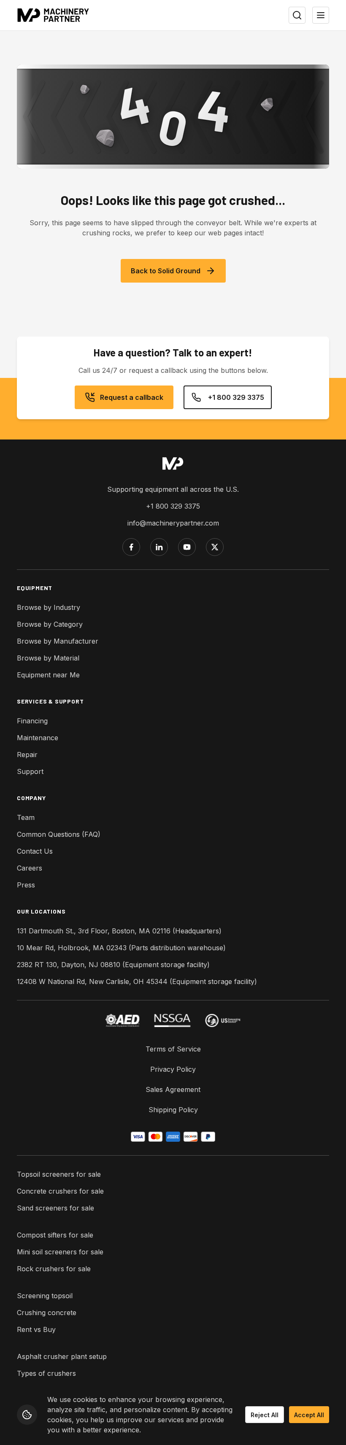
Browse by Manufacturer (57, 641)
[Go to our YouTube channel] (187, 547)
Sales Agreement (173, 1089)
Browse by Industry (48, 607)
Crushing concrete (46, 1312)
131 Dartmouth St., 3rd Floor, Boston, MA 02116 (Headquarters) (119, 931)
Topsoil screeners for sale (59, 1174)
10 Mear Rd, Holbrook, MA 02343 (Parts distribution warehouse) (121, 948)
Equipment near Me (48, 675)
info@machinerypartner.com (173, 523)
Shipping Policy (173, 1109)
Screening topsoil (45, 1295)
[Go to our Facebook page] (131, 547)
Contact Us (35, 851)
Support (30, 771)
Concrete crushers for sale (60, 1191)
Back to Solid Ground (165, 271)
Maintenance (37, 737)
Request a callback (131, 397)
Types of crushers (46, 1373)
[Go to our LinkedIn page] (159, 547)
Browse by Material (48, 658)
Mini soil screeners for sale (60, 1252)
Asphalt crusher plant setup (62, 1356)
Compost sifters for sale (55, 1235)
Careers (29, 868)
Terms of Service (173, 1049)
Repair (27, 754)
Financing (32, 721)
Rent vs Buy (36, 1329)
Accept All (309, 1414)
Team (26, 817)
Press (26, 885)
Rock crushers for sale (54, 1268)
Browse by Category (50, 624)
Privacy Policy (173, 1069)
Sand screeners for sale (55, 1208)
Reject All (264, 1414)
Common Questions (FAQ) (58, 834)
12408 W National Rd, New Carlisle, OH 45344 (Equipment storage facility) (137, 981)
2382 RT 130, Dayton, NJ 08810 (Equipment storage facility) (113, 964)
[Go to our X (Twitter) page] (215, 547)
